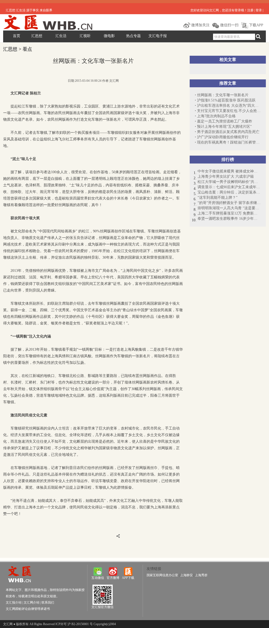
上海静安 (186, 575)
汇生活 (60, 36)
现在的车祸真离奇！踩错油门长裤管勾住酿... (229, 142)
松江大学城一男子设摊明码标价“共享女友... (229, 182)
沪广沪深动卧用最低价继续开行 (223, 137)
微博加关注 (200, 25)
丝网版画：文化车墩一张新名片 (223, 95)
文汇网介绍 (31, 602)
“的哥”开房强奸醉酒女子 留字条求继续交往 (229, 203)
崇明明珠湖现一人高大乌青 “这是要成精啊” (229, 208)
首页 (16, 36)
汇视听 (85, 36)
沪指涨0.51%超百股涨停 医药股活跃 (226, 100)
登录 (259, 10)
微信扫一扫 (229, 25)
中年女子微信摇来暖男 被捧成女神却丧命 (229, 171)
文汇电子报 (157, 36)
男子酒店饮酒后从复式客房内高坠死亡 (228, 132)
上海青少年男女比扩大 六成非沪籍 (226, 176)
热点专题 (133, 36)
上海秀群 (201, 575)
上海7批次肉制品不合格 (216, 116)
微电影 (109, 36)
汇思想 (36, 36)
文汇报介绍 (14, 602)
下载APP (255, 25)
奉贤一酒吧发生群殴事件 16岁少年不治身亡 (229, 219)
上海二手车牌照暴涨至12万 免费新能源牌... (229, 213)
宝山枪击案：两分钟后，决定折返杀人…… (229, 192)
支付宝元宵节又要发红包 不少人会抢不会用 (229, 111)
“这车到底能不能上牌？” (217, 198)
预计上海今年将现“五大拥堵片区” (224, 127)
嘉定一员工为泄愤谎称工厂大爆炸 (224, 121)
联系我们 (48, 602)
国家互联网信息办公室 (162, 575)
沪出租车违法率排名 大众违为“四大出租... (229, 106)
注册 (250, 10)
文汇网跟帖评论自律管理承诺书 (28, 609)
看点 (27, 49)
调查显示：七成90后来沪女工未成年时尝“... (229, 187)
